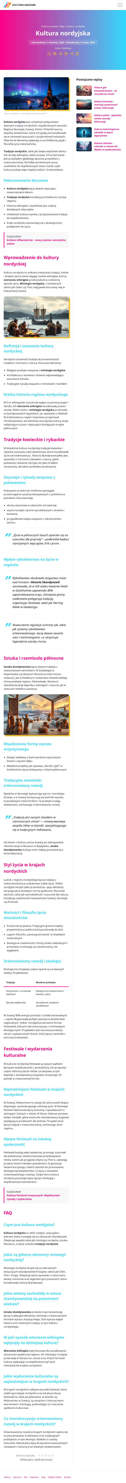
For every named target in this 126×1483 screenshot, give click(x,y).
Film (25, 1477)
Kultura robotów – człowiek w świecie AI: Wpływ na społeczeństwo (107, 146)
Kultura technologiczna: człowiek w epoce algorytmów (106, 132)
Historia (7, 1477)
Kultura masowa (49, 26)
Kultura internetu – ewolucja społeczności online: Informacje (106, 104)
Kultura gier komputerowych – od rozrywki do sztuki (105, 90)
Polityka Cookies (55, 1477)
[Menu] (120, 4)
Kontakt (67, 1477)
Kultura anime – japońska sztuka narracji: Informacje (107, 118)
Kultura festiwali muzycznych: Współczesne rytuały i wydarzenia (33, 1197)
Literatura (17, 1477)
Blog (62, 26)
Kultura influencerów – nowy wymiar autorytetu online (36, 241)
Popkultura (34, 1477)
